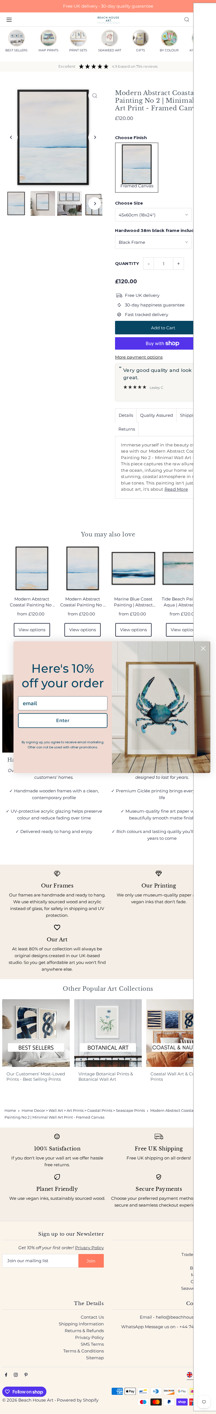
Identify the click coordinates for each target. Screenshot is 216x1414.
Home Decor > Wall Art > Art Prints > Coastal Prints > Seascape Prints (83, 1110)
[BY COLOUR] (169, 38)
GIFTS (140, 50)
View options (32, 629)
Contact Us (92, 1317)
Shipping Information (81, 1324)
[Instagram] (16, 1375)
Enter (62, 720)
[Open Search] (186, 19)
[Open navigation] (49, 19)
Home (10, 1110)
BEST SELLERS (16, 50)
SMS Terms (92, 1344)
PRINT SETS (78, 50)
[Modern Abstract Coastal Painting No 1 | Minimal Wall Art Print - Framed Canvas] (32, 568)
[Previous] (11, 137)
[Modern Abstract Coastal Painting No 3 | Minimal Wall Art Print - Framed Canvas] (82, 568)
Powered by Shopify (77, 1400)
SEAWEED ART (109, 50)
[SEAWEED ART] (109, 38)
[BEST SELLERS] (16, 38)
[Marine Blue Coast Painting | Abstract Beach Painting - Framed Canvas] (133, 568)
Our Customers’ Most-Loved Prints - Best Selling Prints (35, 1076)
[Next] (94, 137)
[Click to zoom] (94, 95)
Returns (126, 429)
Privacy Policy (89, 1247)
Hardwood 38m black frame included (157, 230)
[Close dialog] (203, 648)
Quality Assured (156, 415)
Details (126, 415)
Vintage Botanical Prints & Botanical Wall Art (105, 1076)
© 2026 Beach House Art (27, 1400)
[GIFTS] (140, 38)
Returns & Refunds (84, 1330)
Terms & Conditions (83, 1351)
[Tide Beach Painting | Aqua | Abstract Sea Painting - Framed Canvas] (184, 568)
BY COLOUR (169, 50)
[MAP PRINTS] (48, 38)
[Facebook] (6, 1375)
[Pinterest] (26, 1375)
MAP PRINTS (48, 50)
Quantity (127, 263)
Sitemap (95, 1357)
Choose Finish (131, 137)
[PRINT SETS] (78, 38)
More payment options (139, 357)
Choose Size (129, 203)
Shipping (189, 415)
